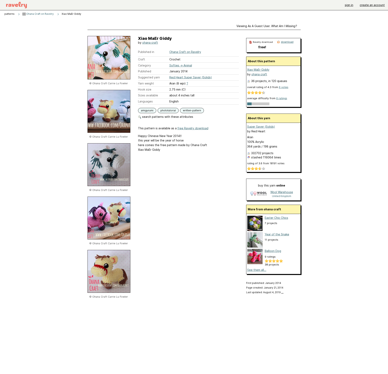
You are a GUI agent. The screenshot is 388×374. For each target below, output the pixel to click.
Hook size (144, 89)
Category (144, 65)
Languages (145, 101)
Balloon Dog (273, 251)
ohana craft (150, 42)
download (287, 41)
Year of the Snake (277, 234)
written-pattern (192, 110)
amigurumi (147, 110)
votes (283, 87)
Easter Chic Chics (276, 217)
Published (144, 71)
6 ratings (281, 98)
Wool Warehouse (281, 192)
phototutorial (168, 110)
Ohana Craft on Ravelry (40, 13)
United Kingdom (281, 196)
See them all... (256, 270)
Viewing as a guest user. (266, 26)
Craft (141, 59)
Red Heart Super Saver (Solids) (190, 77)
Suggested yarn (149, 77)
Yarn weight (146, 83)
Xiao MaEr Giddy (258, 69)
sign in (349, 5)
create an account (372, 5)
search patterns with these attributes (167, 116)
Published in (146, 52)
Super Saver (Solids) (261, 126)
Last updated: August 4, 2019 (265, 292)
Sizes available (148, 95)
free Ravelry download (192, 128)
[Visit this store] (258, 193)
